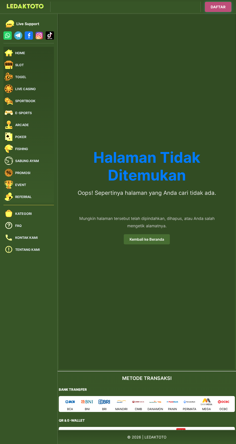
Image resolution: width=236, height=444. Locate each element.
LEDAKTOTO (155, 437)
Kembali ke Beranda (147, 239)
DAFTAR (218, 6)
